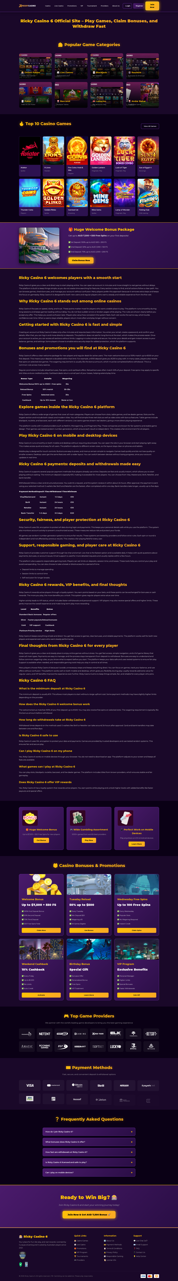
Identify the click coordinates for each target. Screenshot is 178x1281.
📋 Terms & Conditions (113, 1248)
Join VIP (136, 995)
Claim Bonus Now (81, 260)
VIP (82, 6)
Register (139, 6)
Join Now (152, 6)
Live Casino (58, 6)
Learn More (137, 844)
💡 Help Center (140, 1256)
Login (127, 6)
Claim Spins (137, 930)
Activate (41, 995)
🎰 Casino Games (81, 1241)
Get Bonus (41, 840)
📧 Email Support (141, 1245)
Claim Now (41, 930)
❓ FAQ (136, 1248)
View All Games (150, 126)
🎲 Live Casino (79, 1245)
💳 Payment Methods (113, 1245)
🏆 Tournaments (81, 1256)
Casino (47, 6)
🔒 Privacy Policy (111, 1252)
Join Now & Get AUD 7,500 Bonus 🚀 (89, 1214)
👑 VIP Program (80, 1252)
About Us (115, 6)
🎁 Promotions (80, 1248)
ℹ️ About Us (109, 1241)
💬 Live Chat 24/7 (141, 1241)
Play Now (89, 840)
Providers (104, 6)
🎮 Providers (79, 1260)
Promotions (72, 6)
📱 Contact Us (139, 1252)
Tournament (92, 6)
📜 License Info (110, 1260)
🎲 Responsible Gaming (113, 1256)
